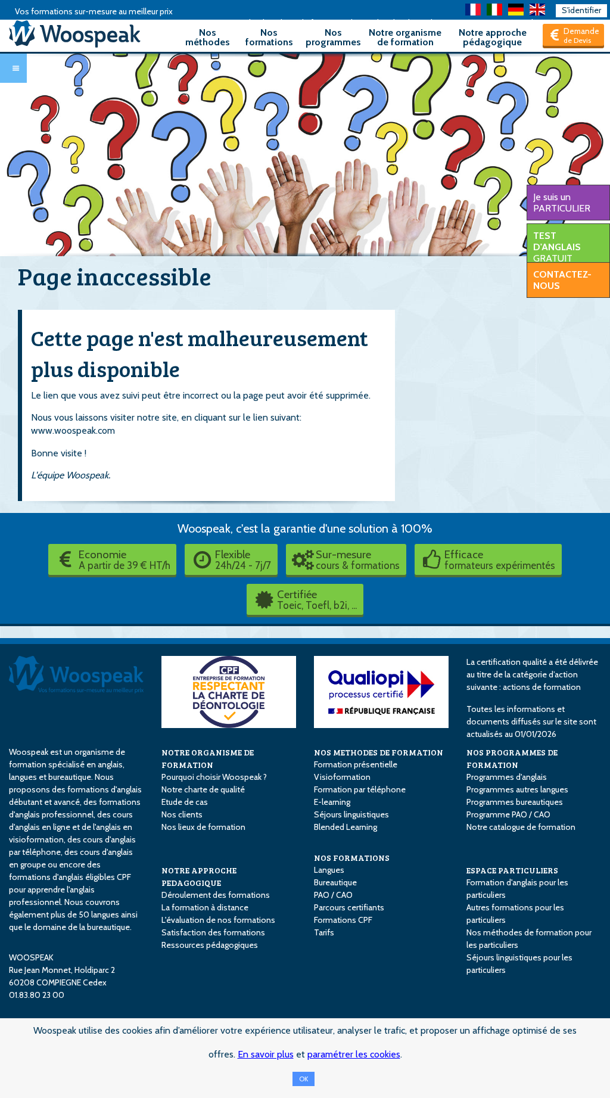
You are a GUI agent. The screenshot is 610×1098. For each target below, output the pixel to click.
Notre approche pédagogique (493, 37)
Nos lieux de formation (203, 827)
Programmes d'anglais (506, 777)
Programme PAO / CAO (508, 814)
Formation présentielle (355, 764)
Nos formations (269, 37)
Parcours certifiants (349, 907)
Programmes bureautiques (514, 802)
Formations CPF (343, 920)
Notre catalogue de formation (520, 827)
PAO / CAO (333, 894)
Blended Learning (345, 827)
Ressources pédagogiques (209, 945)
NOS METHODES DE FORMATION (378, 752)
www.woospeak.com (73, 430)
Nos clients (182, 814)
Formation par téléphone (360, 789)
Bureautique (335, 882)
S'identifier (581, 10)
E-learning (332, 802)
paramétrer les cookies (353, 1054)
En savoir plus (266, 1054)
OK (303, 1079)
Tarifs (324, 932)
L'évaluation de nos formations (218, 920)
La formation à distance (204, 907)
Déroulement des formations (215, 894)
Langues (329, 869)
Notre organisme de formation (405, 37)
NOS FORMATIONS (352, 857)
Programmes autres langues (517, 789)
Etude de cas (184, 802)
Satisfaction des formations (213, 932)
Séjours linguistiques (351, 814)
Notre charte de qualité (203, 789)
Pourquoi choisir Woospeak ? (214, 777)
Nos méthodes (207, 37)
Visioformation (342, 777)
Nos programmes (333, 37)
